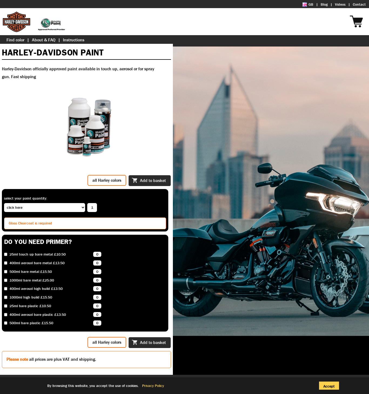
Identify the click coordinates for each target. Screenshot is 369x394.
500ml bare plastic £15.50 (31, 323)
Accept (329, 386)
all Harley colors (106, 180)
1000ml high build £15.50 (30, 297)
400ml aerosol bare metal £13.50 (37, 263)
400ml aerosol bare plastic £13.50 (37, 314)
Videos (340, 4)
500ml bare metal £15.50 (30, 271)
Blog (324, 4)
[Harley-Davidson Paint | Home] (34, 21)
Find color (15, 40)
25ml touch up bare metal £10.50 (37, 254)
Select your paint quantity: (25, 198)
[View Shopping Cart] (366, 14)
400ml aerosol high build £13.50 (36, 288)
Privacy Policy (153, 386)
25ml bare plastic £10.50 (30, 306)
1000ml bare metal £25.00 (31, 280)
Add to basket (153, 180)
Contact (359, 4)
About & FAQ (43, 40)
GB (310, 4)
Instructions (73, 40)
